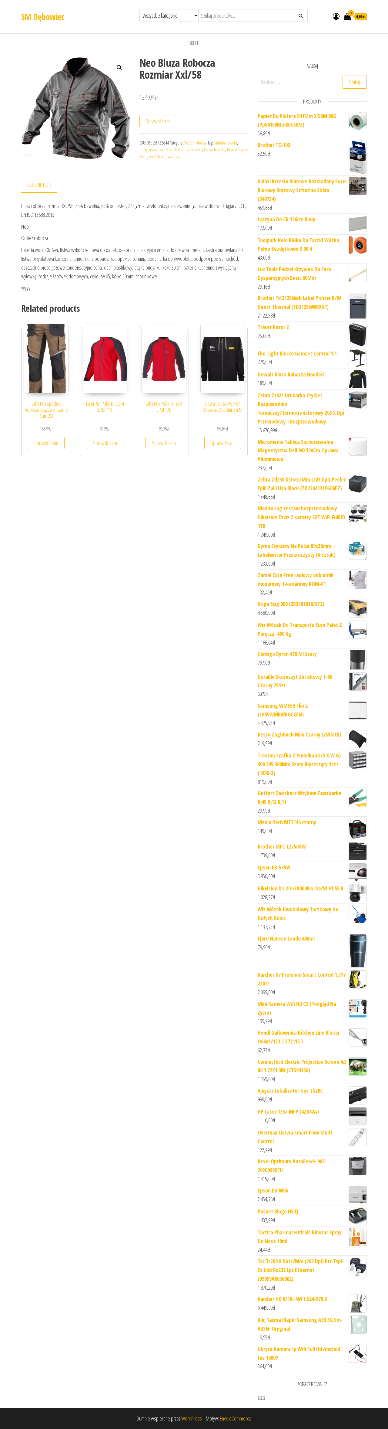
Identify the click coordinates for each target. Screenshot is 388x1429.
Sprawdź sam (158, 121)
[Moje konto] (336, 16)
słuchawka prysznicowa (185, 149)
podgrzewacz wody (153, 149)
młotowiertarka (226, 143)
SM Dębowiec (42, 16)
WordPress (191, 1418)
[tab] (43, 185)
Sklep (194, 42)
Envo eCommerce (235, 1418)
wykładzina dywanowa (165, 156)
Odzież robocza (195, 143)
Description (39, 184)
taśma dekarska (214, 149)
